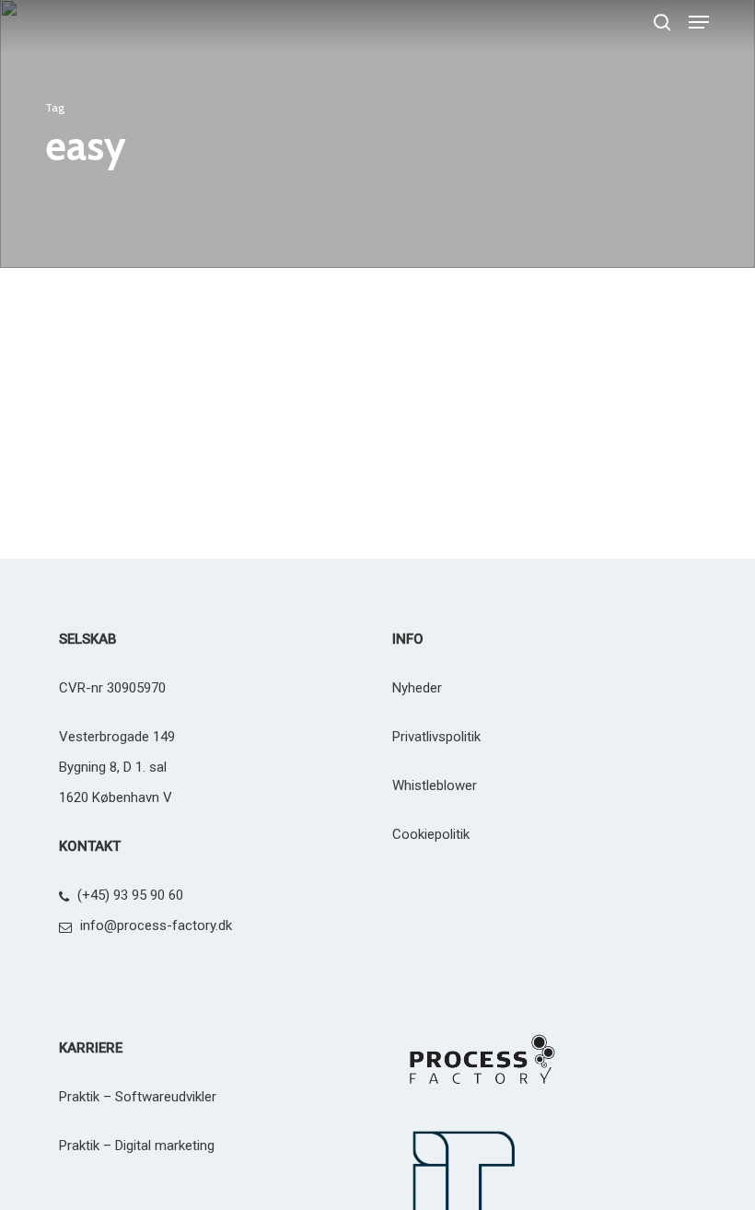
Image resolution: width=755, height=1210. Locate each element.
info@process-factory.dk (156, 925)
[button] (699, 22)
